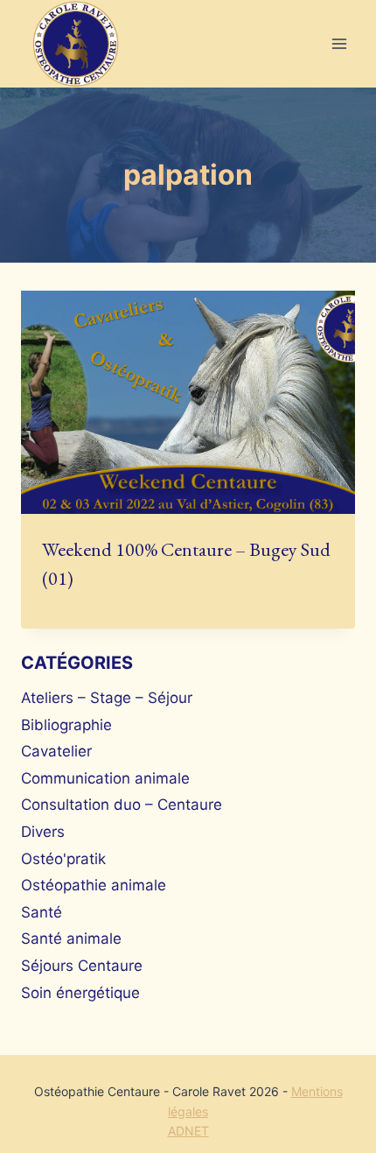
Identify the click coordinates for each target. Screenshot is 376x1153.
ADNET (188, 1130)
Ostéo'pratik (63, 859)
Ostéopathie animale (93, 885)
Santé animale (71, 938)
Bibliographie (66, 725)
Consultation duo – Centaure (121, 804)
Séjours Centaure (82, 965)
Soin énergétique (80, 993)
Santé (41, 912)
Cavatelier (56, 751)
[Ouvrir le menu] (339, 44)
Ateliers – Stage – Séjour (106, 698)
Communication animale (105, 778)
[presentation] (188, 402)
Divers (43, 831)
